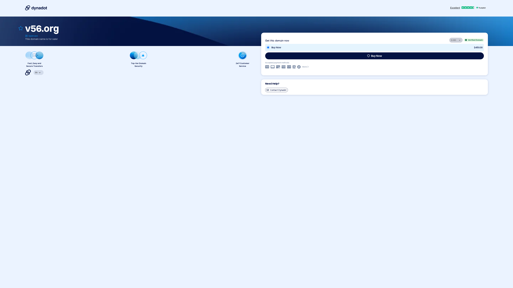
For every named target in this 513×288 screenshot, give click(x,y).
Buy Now (376, 55)
